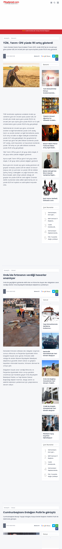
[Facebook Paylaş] (56, 59)
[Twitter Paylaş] (53, 56)
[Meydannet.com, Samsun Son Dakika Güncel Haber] (11, 2)
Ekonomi (13, 38)
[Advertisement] (31, 17)
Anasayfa (6, 38)
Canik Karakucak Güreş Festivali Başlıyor (35, 31)
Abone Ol (36, 56)
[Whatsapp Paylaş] (56, 56)
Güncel (13, 270)
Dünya (13, 507)
